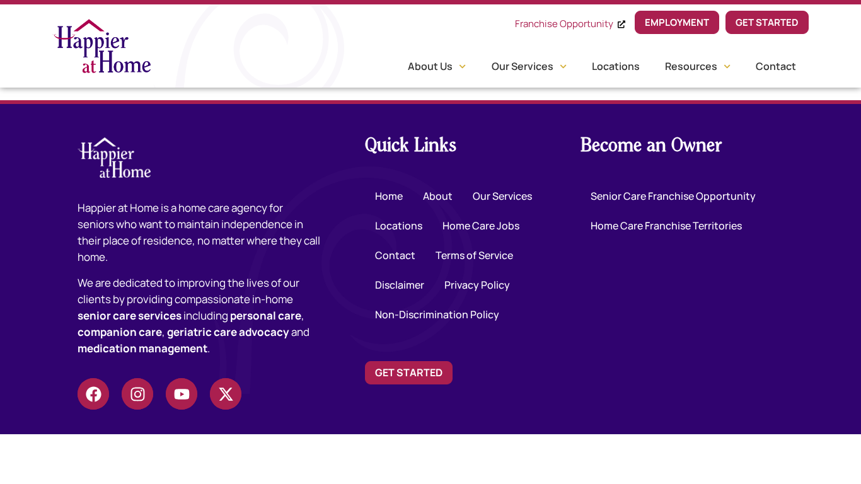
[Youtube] (181, 394)
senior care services (130, 315)
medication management (142, 348)
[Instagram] (137, 394)
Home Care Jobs (480, 226)
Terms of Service (474, 255)
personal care (265, 315)
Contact (776, 66)
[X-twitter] (225, 394)
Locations (616, 66)
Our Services (522, 66)
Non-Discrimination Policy (437, 314)
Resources (691, 66)
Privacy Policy (477, 285)
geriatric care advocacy (228, 332)
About (438, 196)
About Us (430, 66)
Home (389, 196)
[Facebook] (93, 394)
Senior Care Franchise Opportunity (673, 196)
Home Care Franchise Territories (666, 226)
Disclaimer (399, 285)
